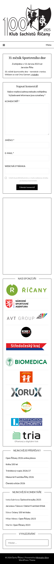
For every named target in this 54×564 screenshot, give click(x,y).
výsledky (34, 74)
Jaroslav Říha (27, 67)
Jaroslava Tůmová (14, 506)
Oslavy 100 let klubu (21, 512)
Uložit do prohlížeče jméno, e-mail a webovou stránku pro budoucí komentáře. (28, 179)
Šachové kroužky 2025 (30, 499)
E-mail (9, 153)
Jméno (9, 140)
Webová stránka (15, 166)
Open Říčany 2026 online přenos (21, 458)
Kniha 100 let (12, 464)
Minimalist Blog (42, 557)
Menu (48, 44)
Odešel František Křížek (34, 506)
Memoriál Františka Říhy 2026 (20, 477)
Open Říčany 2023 (27, 518)
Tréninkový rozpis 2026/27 (18, 470)
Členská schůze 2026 (15, 483)
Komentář (12, 101)
